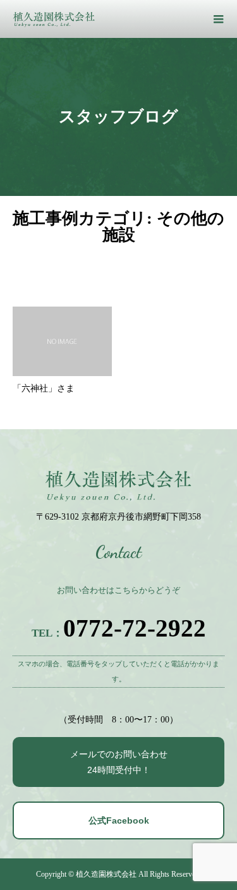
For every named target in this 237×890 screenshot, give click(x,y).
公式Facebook (118, 820)
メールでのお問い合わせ (118, 762)
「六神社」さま (44, 388)
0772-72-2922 (134, 628)
